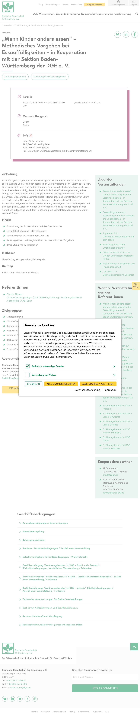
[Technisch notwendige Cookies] (28, 368)
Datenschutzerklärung (36, 356)
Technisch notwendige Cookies (48, 366)
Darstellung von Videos (44, 375)
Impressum (64, 356)
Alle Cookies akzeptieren (98, 383)
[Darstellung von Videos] (28, 376)
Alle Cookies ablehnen (61, 383)
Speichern (33, 383)
